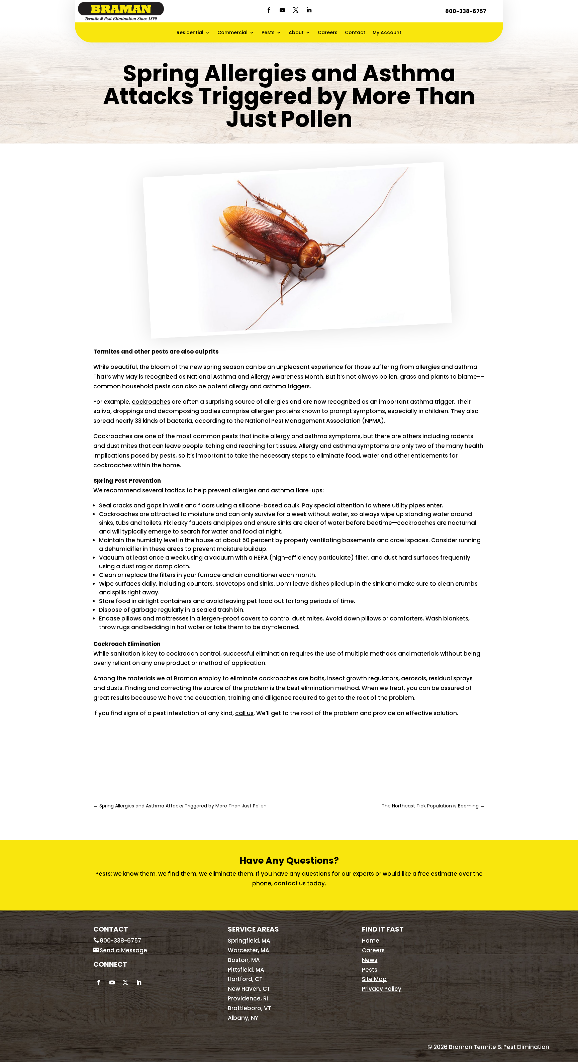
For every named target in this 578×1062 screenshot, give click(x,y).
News (369, 960)
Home (370, 941)
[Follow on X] (295, 10)
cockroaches (151, 402)
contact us (290, 883)
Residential (190, 33)
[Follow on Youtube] (282, 10)
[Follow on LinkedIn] (309, 10)
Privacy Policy (381, 989)
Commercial (232, 33)
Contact (355, 33)
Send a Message (123, 950)
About (296, 33)
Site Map (374, 979)
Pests (268, 33)
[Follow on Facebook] (269, 10)
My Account (387, 33)
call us (244, 713)
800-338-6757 (465, 11)
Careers (328, 33)
